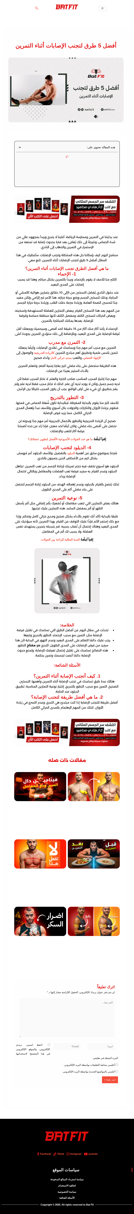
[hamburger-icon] (102, 8)
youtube (93, 1154)
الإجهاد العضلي (92, 357)
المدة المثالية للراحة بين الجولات (60, 539)
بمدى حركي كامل (61, 357)
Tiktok (60, 1154)
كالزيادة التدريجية (44, 352)
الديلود (71, 453)
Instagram (75, 1154)
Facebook (45, 1154)
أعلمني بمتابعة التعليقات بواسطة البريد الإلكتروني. (89, 1065)
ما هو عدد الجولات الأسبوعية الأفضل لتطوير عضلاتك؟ (60, 439)
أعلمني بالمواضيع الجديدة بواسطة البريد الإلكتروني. (88, 1071)
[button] (37, 8)
